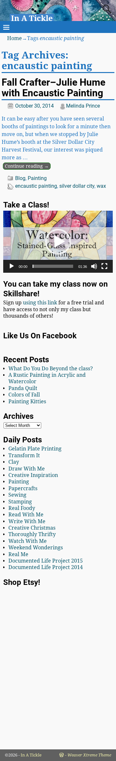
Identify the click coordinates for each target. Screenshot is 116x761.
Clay (13, 462)
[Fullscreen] (104, 266)
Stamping (20, 502)
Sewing (17, 495)
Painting (37, 178)
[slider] (53, 266)
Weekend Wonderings (35, 547)
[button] (58, 242)
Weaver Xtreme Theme (89, 755)
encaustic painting (36, 186)
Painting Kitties (27, 401)
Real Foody (21, 508)
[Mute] (94, 266)
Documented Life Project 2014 (45, 567)
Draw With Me (26, 469)
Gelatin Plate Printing (35, 449)
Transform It (24, 455)
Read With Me (26, 515)
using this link (40, 303)
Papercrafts (22, 488)
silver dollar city (76, 186)
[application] (58, 241)
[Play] (11, 266)
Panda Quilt (22, 388)
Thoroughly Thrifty (32, 534)
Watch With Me (27, 541)
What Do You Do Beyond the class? (50, 368)
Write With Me (26, 521)
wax (101, 186)
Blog (20, 178)
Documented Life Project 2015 (45, 561)
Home (14, 38)
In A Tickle (32, 18)
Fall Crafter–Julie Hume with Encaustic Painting (53, 88)
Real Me (18, 554)
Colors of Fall (24, 395)
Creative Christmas (31, 528)
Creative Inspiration (33, 475)
